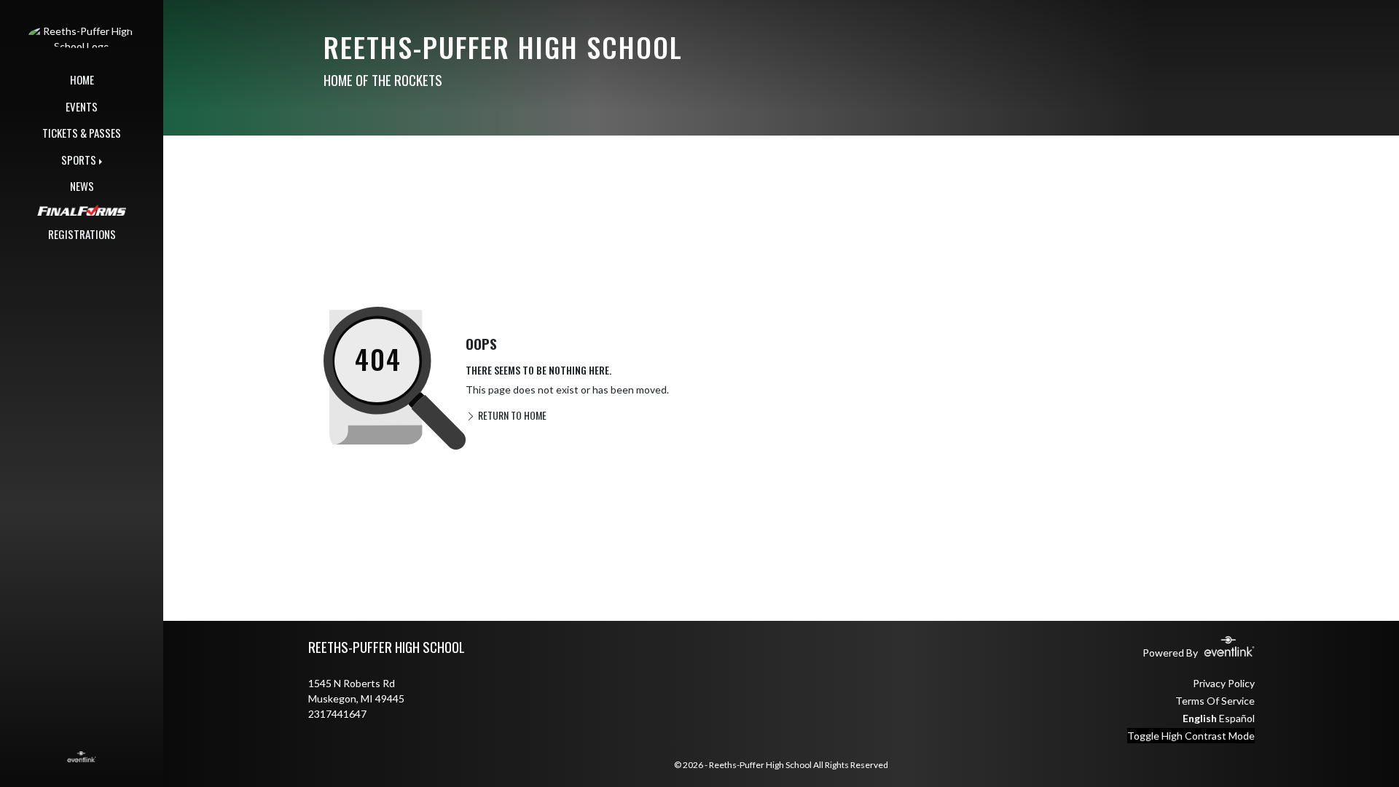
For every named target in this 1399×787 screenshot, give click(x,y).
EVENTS (82, 106)
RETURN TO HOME (511, 415)
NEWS (82, 186)
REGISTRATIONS (82, 234)
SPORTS (78, 160)
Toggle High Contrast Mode (1191, 735)
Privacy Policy (1224, 683)
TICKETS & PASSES (81, 133)
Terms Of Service (1215, 700)
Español (1237, 718)
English (1200, 718)
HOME (82, 79)
